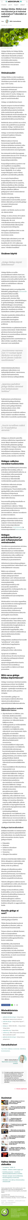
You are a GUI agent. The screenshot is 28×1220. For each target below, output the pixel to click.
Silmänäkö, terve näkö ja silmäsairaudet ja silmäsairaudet (13, 1180)
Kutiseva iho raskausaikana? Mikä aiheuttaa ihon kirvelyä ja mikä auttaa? (17, 1137)
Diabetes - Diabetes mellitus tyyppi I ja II (12, 1169)
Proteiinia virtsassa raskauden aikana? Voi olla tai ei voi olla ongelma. (18, 1125)
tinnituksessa (17, 527)
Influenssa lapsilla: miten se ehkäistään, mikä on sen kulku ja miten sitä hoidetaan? (17, 1149)
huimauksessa (20, 529)
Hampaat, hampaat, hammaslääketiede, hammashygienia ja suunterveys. (12, 1176)
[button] (1, 1)
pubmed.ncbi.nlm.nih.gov (9, 1017)
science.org (6, 1032)
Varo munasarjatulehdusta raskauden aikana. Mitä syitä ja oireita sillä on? (17, 1143)
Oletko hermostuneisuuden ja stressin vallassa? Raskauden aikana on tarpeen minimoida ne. (17, 1114)
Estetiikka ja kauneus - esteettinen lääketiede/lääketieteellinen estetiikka (12, 1172)
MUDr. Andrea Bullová (15, 21)
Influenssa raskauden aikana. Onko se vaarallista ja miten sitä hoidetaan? (17, 1108)
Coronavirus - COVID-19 (8, 1167)
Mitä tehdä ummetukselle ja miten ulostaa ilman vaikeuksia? (17, 1130)
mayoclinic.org (7, 1030)
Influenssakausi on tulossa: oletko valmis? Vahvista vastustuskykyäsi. (17, 1102)
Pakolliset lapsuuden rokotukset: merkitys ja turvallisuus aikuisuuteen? (15, 1120)
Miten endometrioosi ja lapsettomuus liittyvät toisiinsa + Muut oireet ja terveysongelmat (17, 1154)
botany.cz (5, 1026)
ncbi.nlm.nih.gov (7, 1021)
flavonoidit (23, 291)
